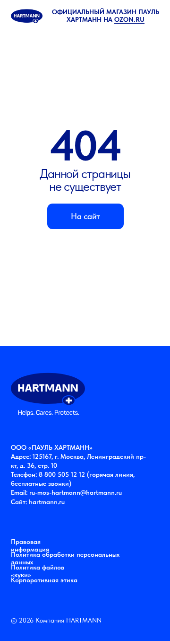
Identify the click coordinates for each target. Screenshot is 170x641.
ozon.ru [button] (129, 19)
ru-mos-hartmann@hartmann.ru (75, 492)
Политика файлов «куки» (37, 571)
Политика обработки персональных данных (65, 558)
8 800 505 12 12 (62, 474)
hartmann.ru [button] (47, 502)
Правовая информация (30, 545)
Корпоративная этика (44, 580)
